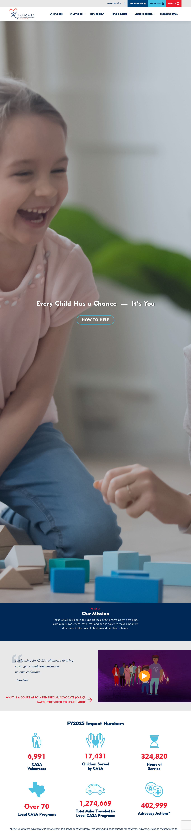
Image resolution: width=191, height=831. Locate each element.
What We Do (76, 14)
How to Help (95, 319)
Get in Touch (136, 3)
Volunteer (155, 3)
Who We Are (56, 14)
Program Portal (168, 14)
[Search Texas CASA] (125, 4)
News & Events (119, 14)
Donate (172, 3)
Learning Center (144, 14)
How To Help (97, 14)
